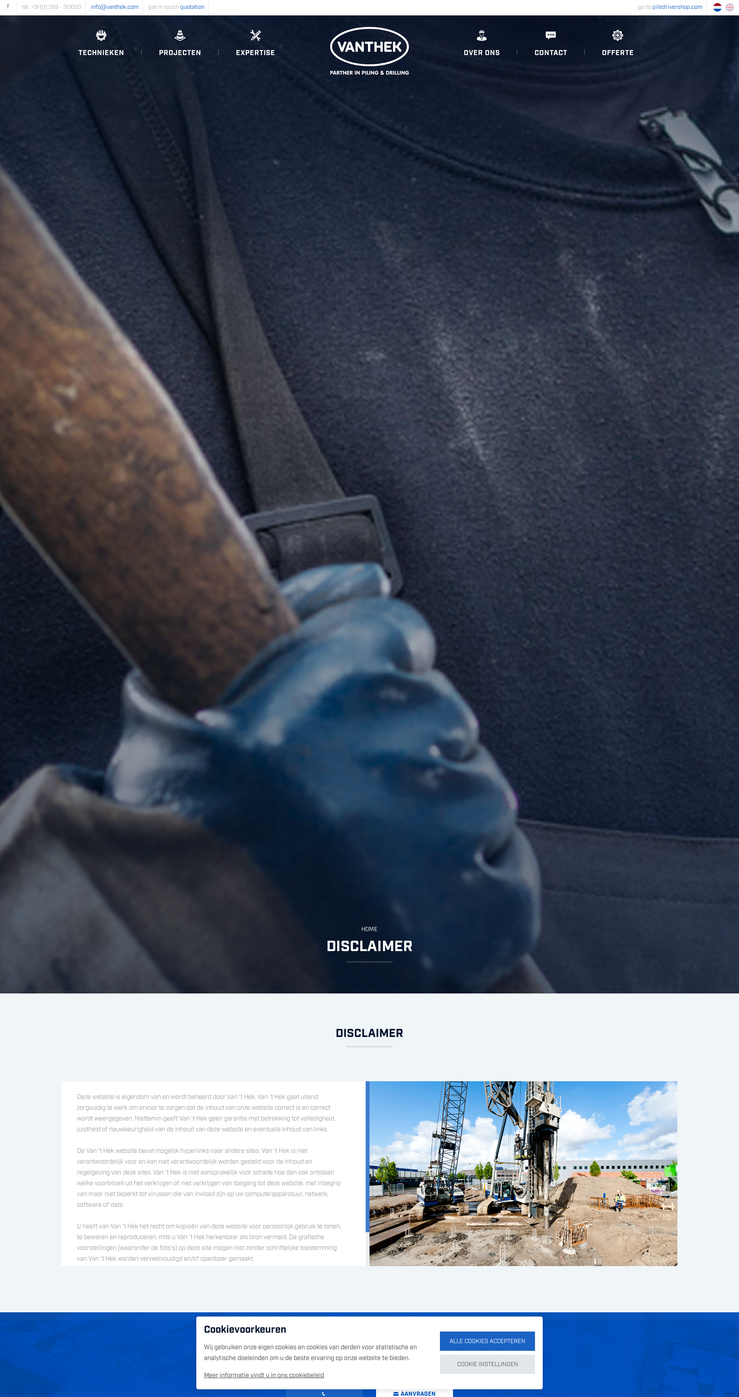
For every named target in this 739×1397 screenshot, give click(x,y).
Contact (551, 53)
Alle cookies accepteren (487, 1341)
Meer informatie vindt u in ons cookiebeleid (264, 1376)
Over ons (482, 53)
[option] (369, 504)
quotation (192, 7)
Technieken (101, 53)
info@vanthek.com (115, 7)
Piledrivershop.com (677, 7)
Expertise (255, 53)
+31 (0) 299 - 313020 (56, 7)
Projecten (180, 53)
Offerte (618, 53)
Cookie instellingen (487, 1365)
